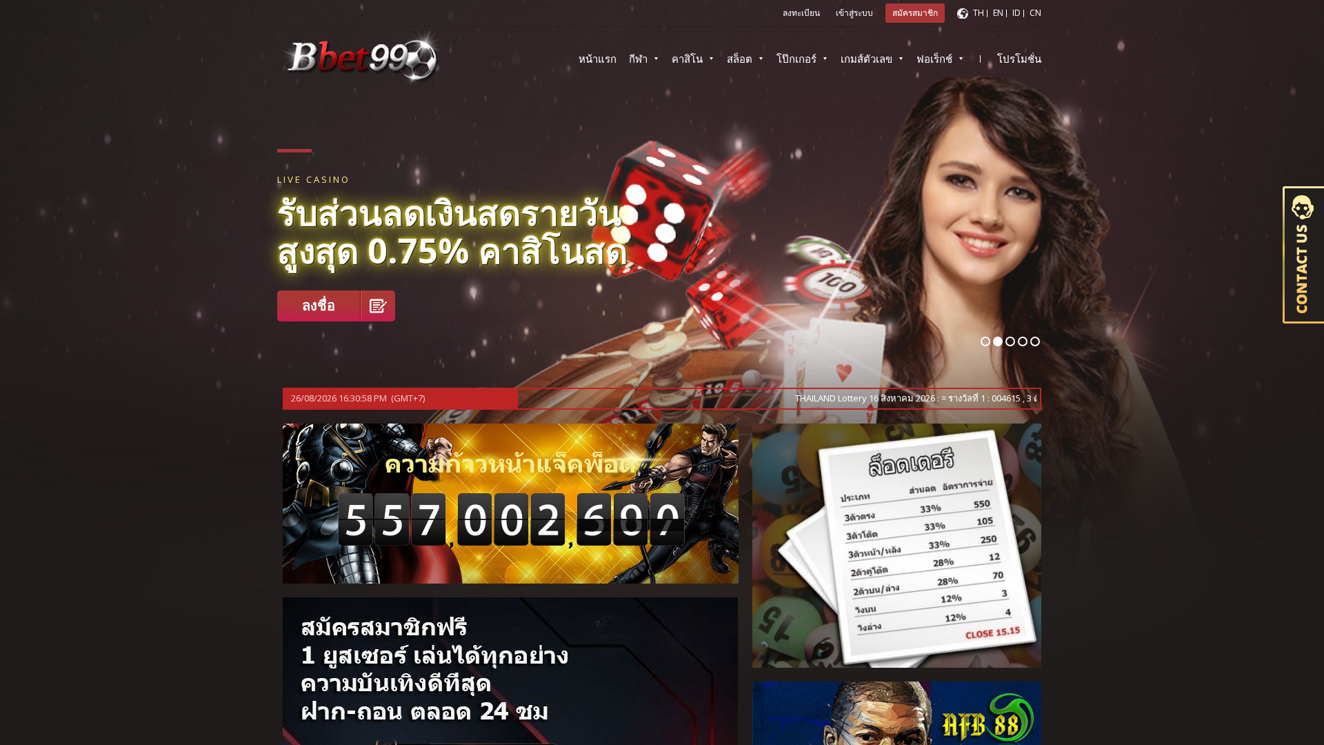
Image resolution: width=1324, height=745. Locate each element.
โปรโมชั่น (1019, 59)
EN (998, 13)
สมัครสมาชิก (915, 13)
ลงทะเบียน (801, 13)
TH (978, 13)
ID (1016, 13)
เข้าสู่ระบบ (854, 13)
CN (1035, 13)
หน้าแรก (597, 59)
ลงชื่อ (318, 305)
